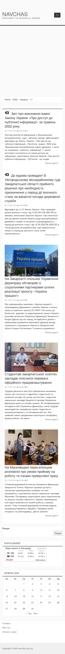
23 (32, 602)
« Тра (29, 613)
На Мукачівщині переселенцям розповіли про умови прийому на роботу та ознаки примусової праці (31, 471)
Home (7, 99)
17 (41, 596)
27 (7, 608)
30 (32, 608)
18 (49, 596)
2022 (15, 99)
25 (49, 602)
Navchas (15, 14)
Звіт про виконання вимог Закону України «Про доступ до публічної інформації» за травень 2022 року (30, 119)
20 (7, 602)
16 (32, 596)
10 (41, 590)
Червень (24, 99)
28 (15, 608)
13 (7, 596)
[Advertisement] (32, 59)
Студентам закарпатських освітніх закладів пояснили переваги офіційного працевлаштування (31, 378)
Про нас (6, 627)
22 (24, 602)
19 (58, 596)
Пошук (5, 528)
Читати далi (51, 162)
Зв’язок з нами (9, 631)
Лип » (36, 613)
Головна (6, 623)
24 (41, 602)
